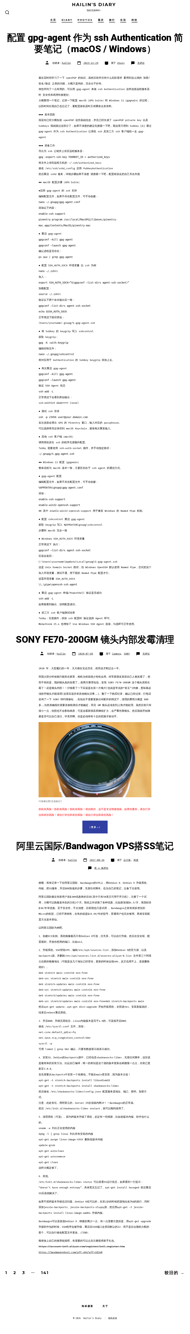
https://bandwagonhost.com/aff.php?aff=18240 (70, 1252)
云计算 (127, 860)
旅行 (112, 20)
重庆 (101, 20)
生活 (123, 20)
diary (67, 20)
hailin (66, 63)
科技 (134, 20)
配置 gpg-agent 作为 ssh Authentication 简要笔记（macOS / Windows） (95, 43)
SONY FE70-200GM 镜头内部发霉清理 (95, 640)
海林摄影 (88, 1306)
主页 (53, 20)
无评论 (141, 63)
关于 (105, 1306)
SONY (127, 653)
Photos (85, 20)
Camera (116, 653)
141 (45, 1272)
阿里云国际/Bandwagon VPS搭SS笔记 (94, 846)
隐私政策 (112, 1318)
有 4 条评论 (101, 868)
